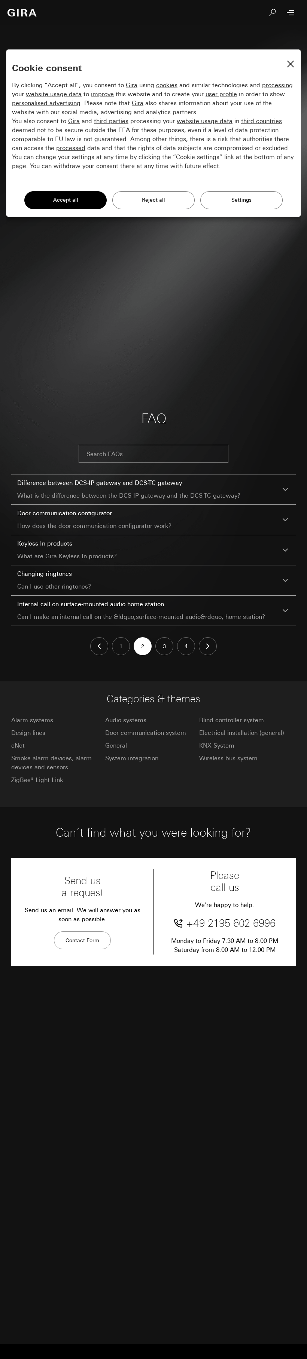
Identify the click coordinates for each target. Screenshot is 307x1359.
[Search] (272, 13)
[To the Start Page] (22, 12)
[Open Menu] (291, 13)
